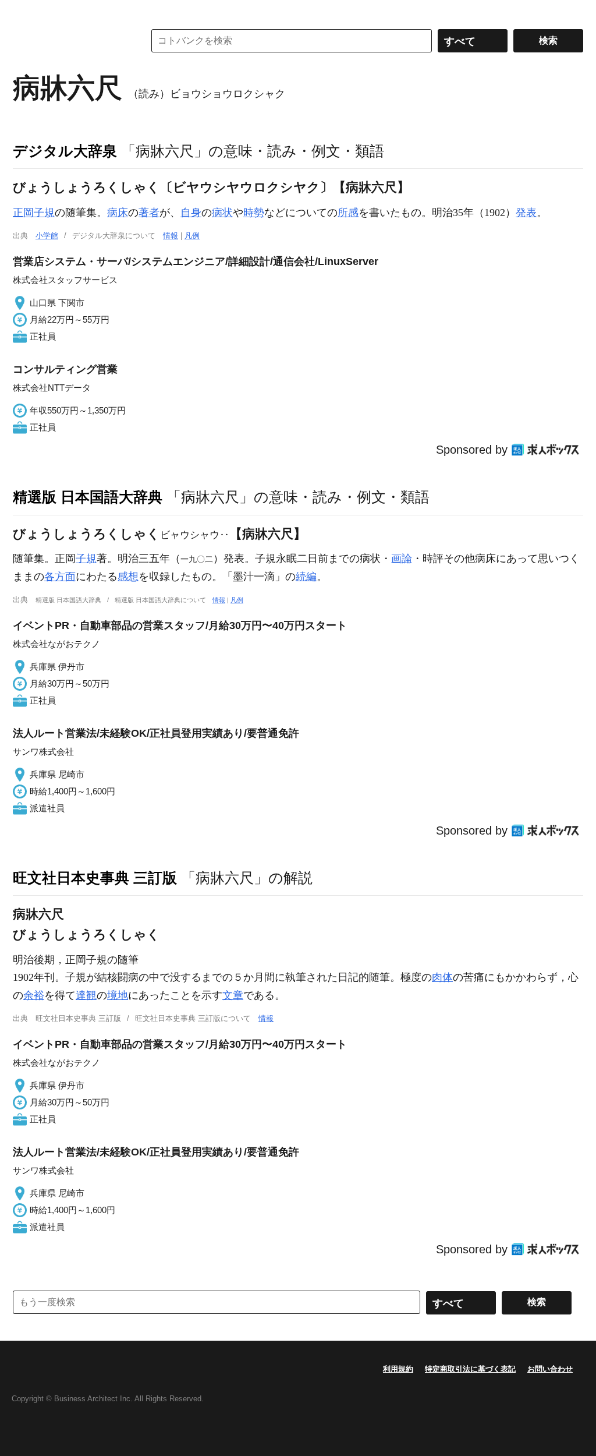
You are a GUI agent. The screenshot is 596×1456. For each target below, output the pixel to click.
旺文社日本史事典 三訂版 (95, 878)
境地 (117, 995)
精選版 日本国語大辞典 (87, 497)
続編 (306, 576)
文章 (232, 995)
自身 (190, 212)
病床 (117, 212)
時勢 (253, 212)
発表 (526, 212)
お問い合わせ (550, 1369)
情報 (170, 235)
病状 (222, 212)
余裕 (33, 995)
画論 (401, 558)
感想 (128, 576)
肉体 (442, 977)
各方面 (60, 576)
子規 (86, 558)
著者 (149, 212)
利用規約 (398, 1369)
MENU (24, 11)
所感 (348, 212)
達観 (86, 995)
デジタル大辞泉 (65, 151)
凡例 (192, 235)
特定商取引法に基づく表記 (470, 1369)
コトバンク (70, 40)
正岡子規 (34, 212)
